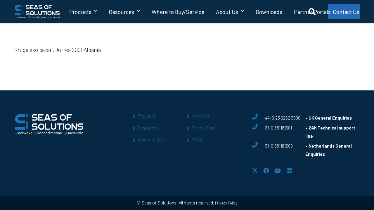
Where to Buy (151, 139)
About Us (200, 115)
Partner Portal (205, 127)
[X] (255, 170)
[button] (95, 11)
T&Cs (197, 139)
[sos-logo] (37, 11)
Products (146, 115)
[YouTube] (277, 170)
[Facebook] (266, 170)
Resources (148, 127)
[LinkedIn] (289, 170)
